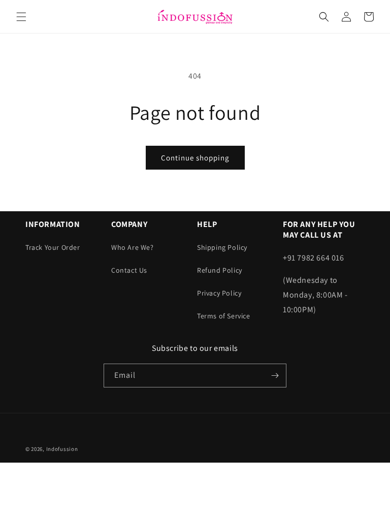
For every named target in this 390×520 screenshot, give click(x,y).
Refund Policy (219, 270)
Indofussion (62, 448)
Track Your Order (52, 247)
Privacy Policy (219, 293)
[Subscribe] (275, 375)
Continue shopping (195, 157)
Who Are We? (132, 247)
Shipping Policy (222, 247)
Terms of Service (223, 315)
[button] (21, 17)
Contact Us (129, 270)
